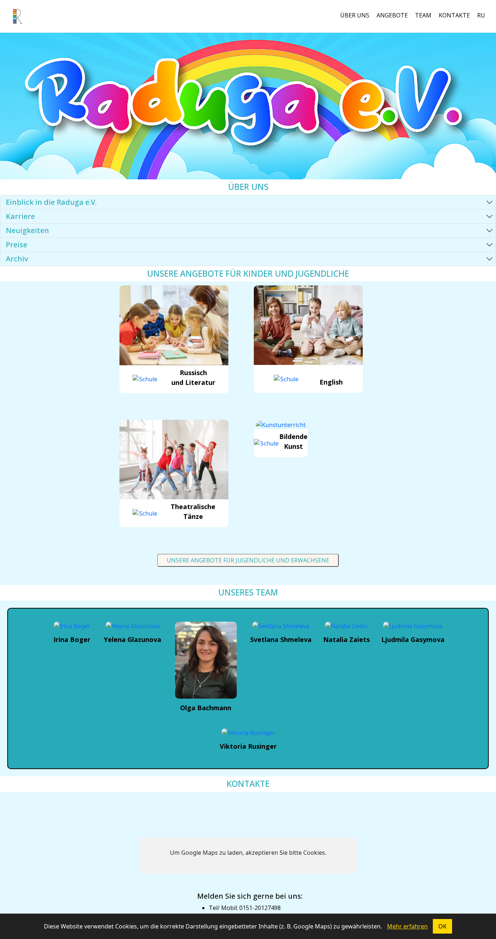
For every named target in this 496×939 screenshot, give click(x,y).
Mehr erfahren (407, 926)
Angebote (392, 15)
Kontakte (454, 15)
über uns (354, 15)
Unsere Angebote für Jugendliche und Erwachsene (248, 560)
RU (481, 15)
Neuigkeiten (27, 230)
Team (423, 15)
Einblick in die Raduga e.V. (51, 202)
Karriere (20, 216)
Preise (16, 244)
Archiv (17, 259)
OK (442, 926)
